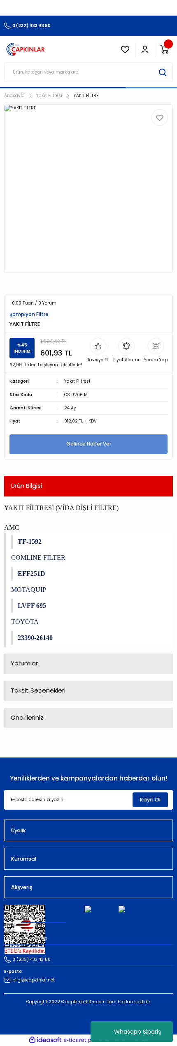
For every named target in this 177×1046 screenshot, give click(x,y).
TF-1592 (30, 541)
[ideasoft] (45, 1040)
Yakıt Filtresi (77, 381)
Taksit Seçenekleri (38, 690)
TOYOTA (25, 621)
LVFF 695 (32, 605)
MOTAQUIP (28, 589)
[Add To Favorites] (159, 117)
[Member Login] (145, 49)
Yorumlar (24, 663)
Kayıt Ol (150, 799)
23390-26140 (35, 637)
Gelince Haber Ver (88, 444)
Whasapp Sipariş (137, 1032)
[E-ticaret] (87, 1040)
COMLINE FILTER (38, 557)
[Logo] (25, 49)
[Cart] (165, 49)
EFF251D (31, 573)
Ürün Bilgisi (26, 485)
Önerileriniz (27, 717)
